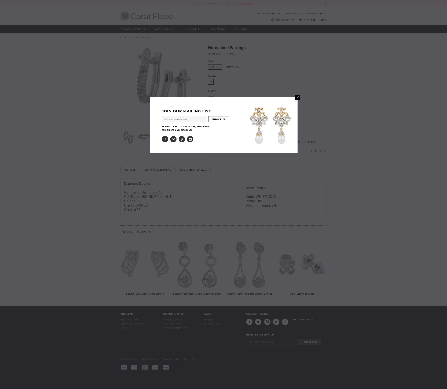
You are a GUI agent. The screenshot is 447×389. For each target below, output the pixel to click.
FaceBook (165, 139)
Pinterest (182, 139)
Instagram (190, 139)
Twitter (173, 139)
